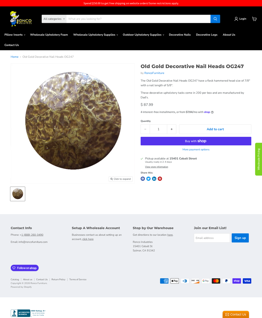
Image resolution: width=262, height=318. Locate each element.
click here (88, 239)
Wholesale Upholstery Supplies (94, 35)
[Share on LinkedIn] (154, 179)
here (170, 235)
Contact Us (11, 45)
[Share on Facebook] (143, 179)
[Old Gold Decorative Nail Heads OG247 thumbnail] (17, 194)
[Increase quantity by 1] (171, 129)
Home (15, 56)
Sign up (240, 238)
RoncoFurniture (154, 73)
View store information (156, 167)
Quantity (146, 121)
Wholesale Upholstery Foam (49, 35)
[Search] (215, 19)
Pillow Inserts (13, 35)
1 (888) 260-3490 (32, 235)
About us (27, 279)
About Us (229, 35)
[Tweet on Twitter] (148, 179)
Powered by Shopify (21, 287)
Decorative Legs (206, 35)
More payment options (196, 149)
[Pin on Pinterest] (160, 179)
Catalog (15, 279)
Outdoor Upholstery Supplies (142, 35)
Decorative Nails (180, 35)
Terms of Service (77, 279)
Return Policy (58, 279)
